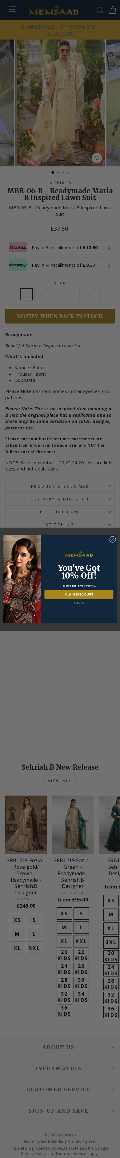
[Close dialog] (112, 539)
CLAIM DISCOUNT (79, 594)
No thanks (79, 602)
